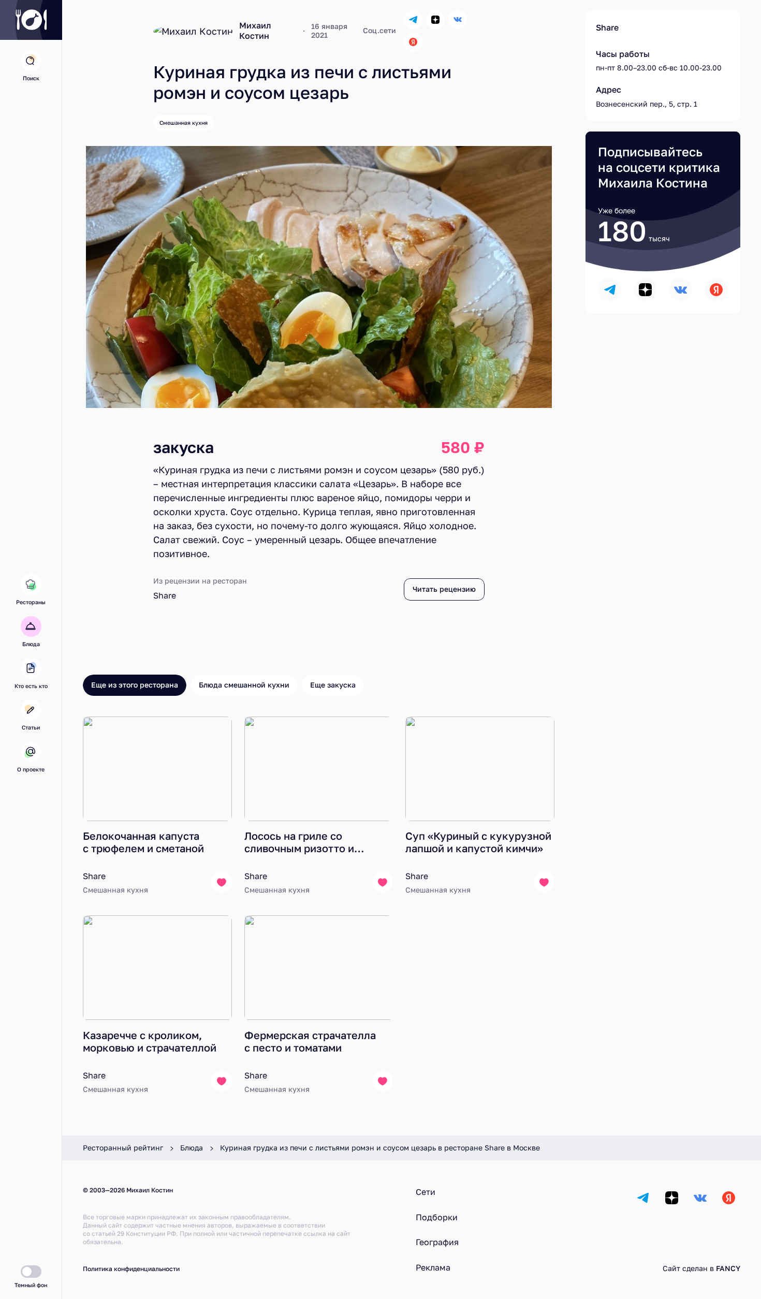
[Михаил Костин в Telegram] (413, 19)
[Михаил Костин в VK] (457, 19)
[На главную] (31, 20)
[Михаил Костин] (193, 30)
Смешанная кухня (183, 123)
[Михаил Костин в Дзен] (435, 19)
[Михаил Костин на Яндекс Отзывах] (413, 42)
